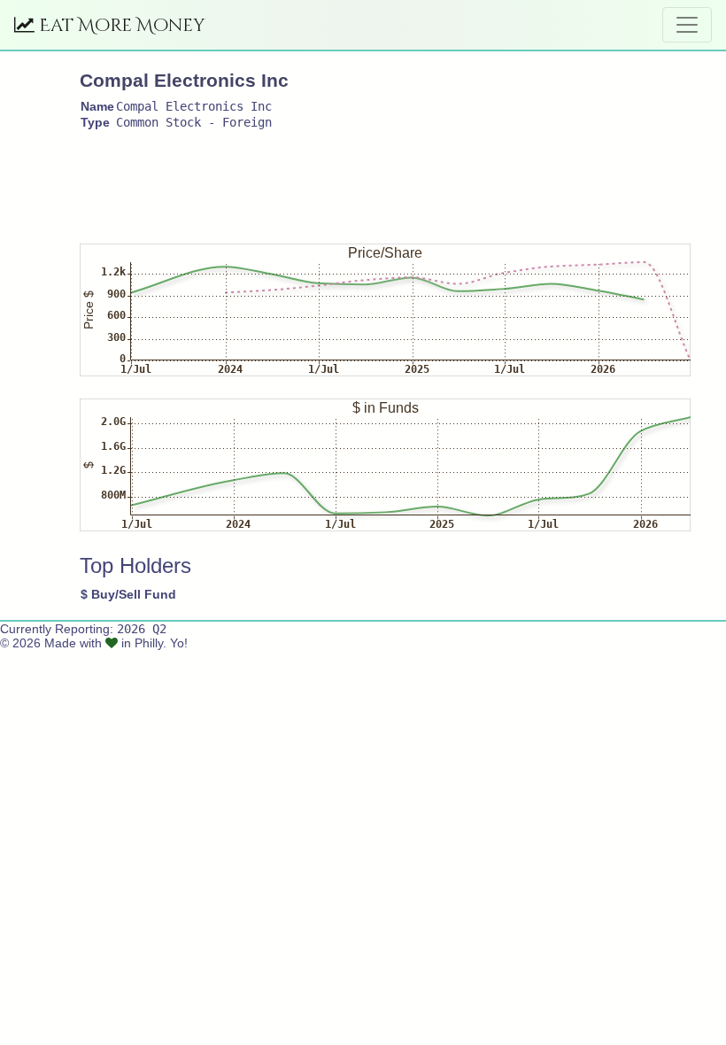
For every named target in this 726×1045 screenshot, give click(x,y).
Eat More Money (120, 25)
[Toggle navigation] (687, 25)
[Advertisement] (402, 179)
